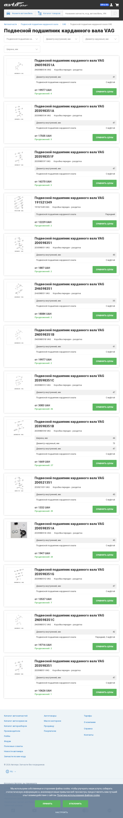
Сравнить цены (104, 92)
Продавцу (49, 726)
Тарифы (88, 716)
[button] (104, 5)
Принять (47, 804)
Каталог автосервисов (15, 721)
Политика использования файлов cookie (78, 795)
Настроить (61, 812)
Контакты (89, 735)
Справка (88, 728)
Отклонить (75, 804)
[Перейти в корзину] (117, 5)
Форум (7, 741)
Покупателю (50, 731)
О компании (89, 722)
